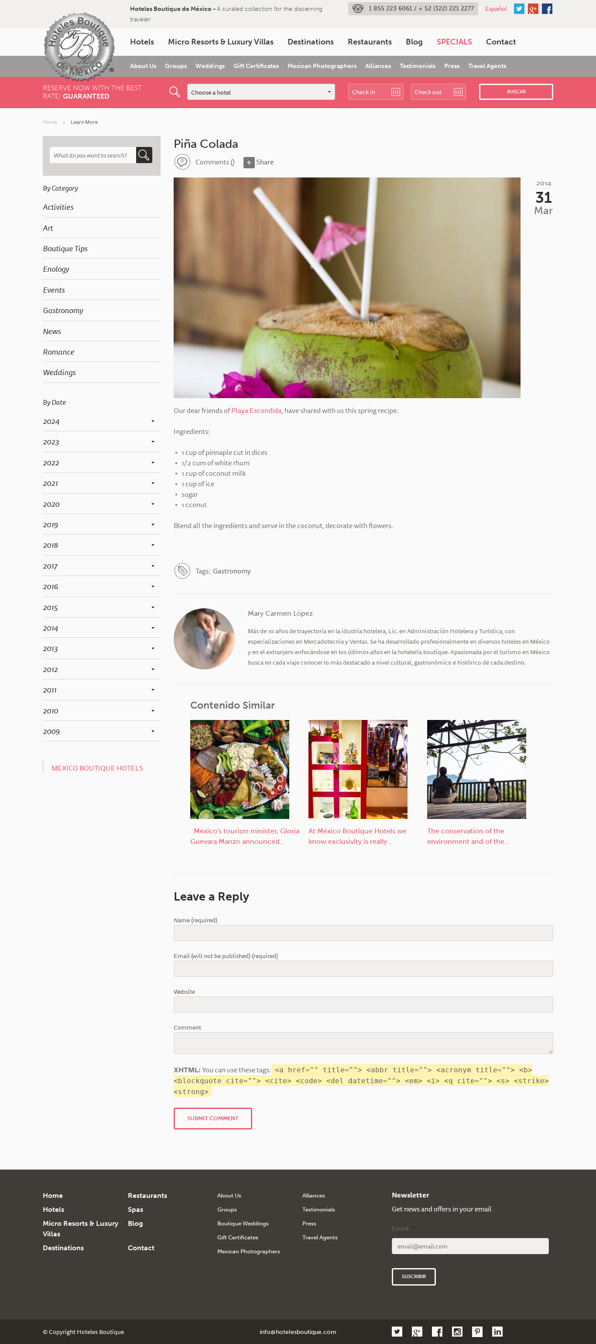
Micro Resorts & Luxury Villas (221, 42)
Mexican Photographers (322, 66)
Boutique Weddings (243, 1223)
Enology (56, 269)
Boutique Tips (65, 248)
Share (264, 161)
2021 (50, 483)
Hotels (142, 42)
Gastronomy (63, 310)
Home (50, 122)
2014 (50, 627)
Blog (414, 42)
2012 (50, 669)
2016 (50, 586)
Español (496, 9)
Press (451, 66)
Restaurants (370, 42)
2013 (50, 648)
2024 (51, 421)
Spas (135, 1209)
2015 (50, 607)
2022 (51, 462)
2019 (50, 524)
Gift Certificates (256, 66)
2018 (50, 545)
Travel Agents (487, 66)
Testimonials (417, 66)
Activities (58, 207)
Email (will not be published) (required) (226, 956)
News (52, 331)
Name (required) (195, 920)
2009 (51, 731)
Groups (176, 66)
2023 (51, 441)
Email (403, 1228)
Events (54, 289)
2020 (51, 504)
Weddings (210, 66)
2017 (50, 565)
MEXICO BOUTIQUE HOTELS (97, 768)
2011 (49, 689)
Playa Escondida (256, 410)
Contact (501, 42)
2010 (50, 710)
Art (48, 228)
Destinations (311, 42)
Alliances (378, 66)
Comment (187, 1027)
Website (184, 991)
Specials (454, 42)
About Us (143, 66)
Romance (58, 351)
